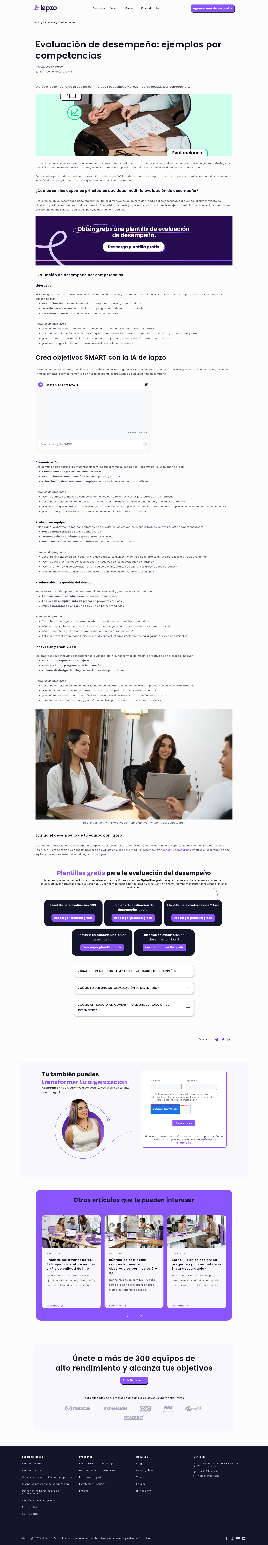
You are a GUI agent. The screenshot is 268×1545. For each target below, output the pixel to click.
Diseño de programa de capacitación (45, 1484)
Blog (139, 1463)
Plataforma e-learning (35, 1463)
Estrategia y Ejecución (92, 1484)
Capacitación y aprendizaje (96, 1463)
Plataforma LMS (31, 1470)
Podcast (141, 1484)
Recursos (49, 22)
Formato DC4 (30, 1514)
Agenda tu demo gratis (176, 850)
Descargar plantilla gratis (73, 918)
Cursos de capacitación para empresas (47, 1477)
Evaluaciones (67, 22)
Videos (140, 1477)
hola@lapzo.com (208, 1475)
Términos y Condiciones (110, 1538)
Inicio (37, 22)
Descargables (144, 1470)
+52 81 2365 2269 (208, 1471)
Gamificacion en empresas (39, 1500)
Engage (84, 1490)
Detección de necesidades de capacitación (40, 1492)
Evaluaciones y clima (92, 1477)
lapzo (102, 854)
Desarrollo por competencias (97, 1470)
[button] (98, 8)
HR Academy (144, 1490)
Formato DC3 (30, 1507)
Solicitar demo (134, 1380)
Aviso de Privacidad (139, 1538)
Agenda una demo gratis (212, 8)
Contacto (199, 1456)
